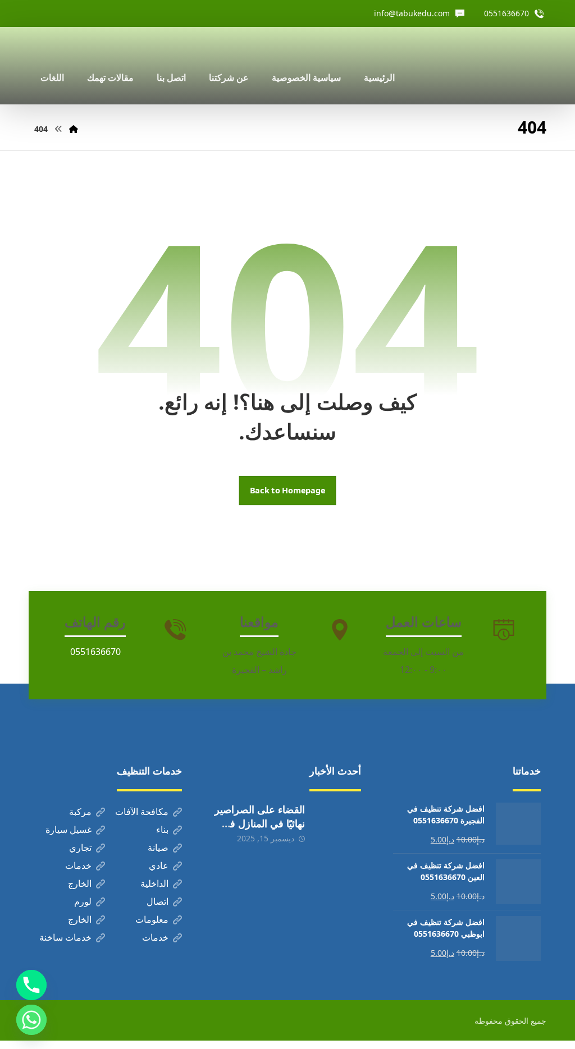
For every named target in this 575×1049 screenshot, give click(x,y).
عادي (158, 867)
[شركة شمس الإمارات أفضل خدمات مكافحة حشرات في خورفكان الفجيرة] (508, 66)
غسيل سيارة (68, 831)
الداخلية (154, 885)
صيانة (158, 849)
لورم (83, 903)
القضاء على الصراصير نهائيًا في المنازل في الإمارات (260, 825)
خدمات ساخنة (65, 939)
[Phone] (31, 985)
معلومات (151, 921)
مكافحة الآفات (141, 813)
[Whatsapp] (31, 1020)
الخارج (80, 885)
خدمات (78, 867)
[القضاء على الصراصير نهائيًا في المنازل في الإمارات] (338, 826)
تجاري (80, 849)
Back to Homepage (288, 491)
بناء (162, 831)
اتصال (157, 903)
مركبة (80, 813)
